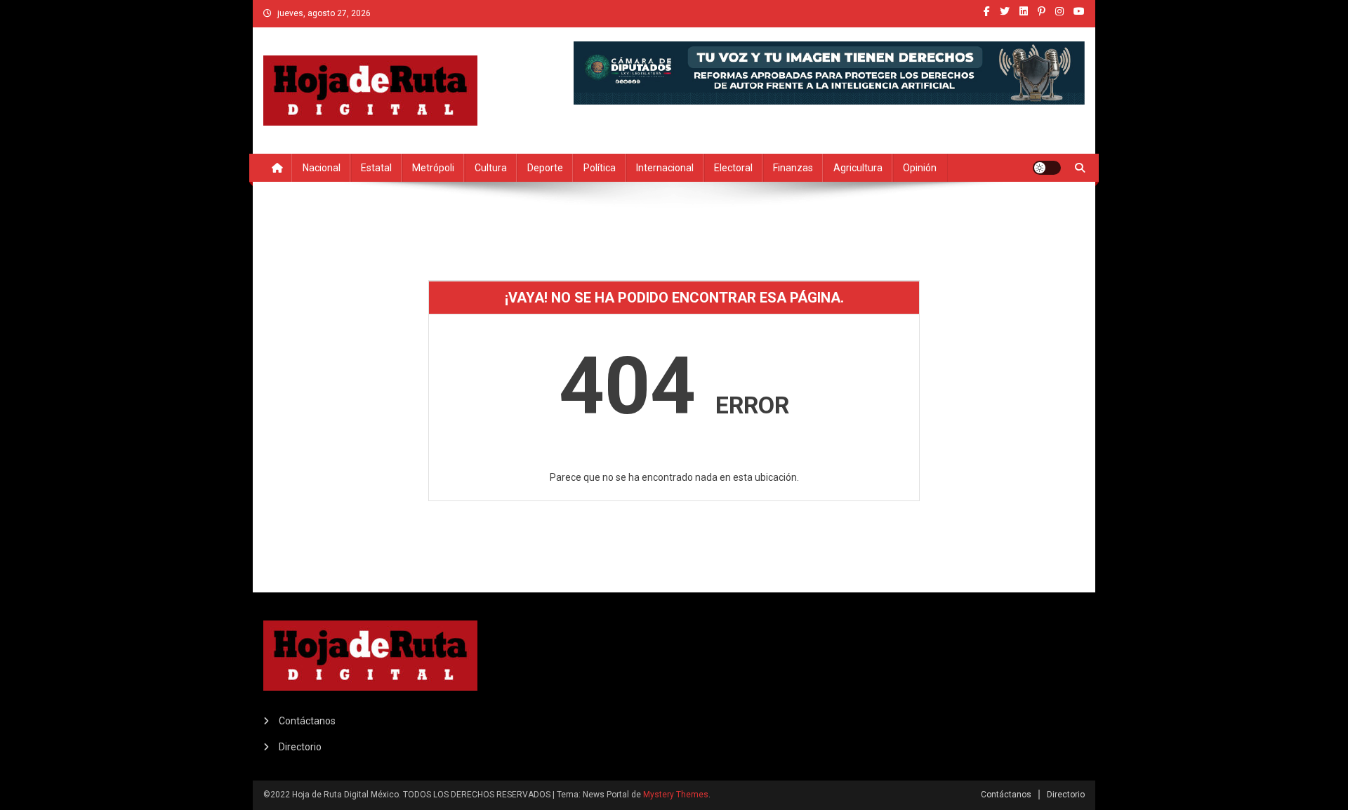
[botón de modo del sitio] (1047, 168)
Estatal (376, 167)
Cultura (491, 167)
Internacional (665, 167)
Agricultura (858, 167)
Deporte (545, 167)
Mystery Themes (675, 794)
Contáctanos (307, 720)
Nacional (322, 167)
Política (599, 167)
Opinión (920, 167)
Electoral (733, 167)
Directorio (300, 746)
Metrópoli (433, 167)
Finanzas (793, 167)
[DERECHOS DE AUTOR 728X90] (829, 71)
